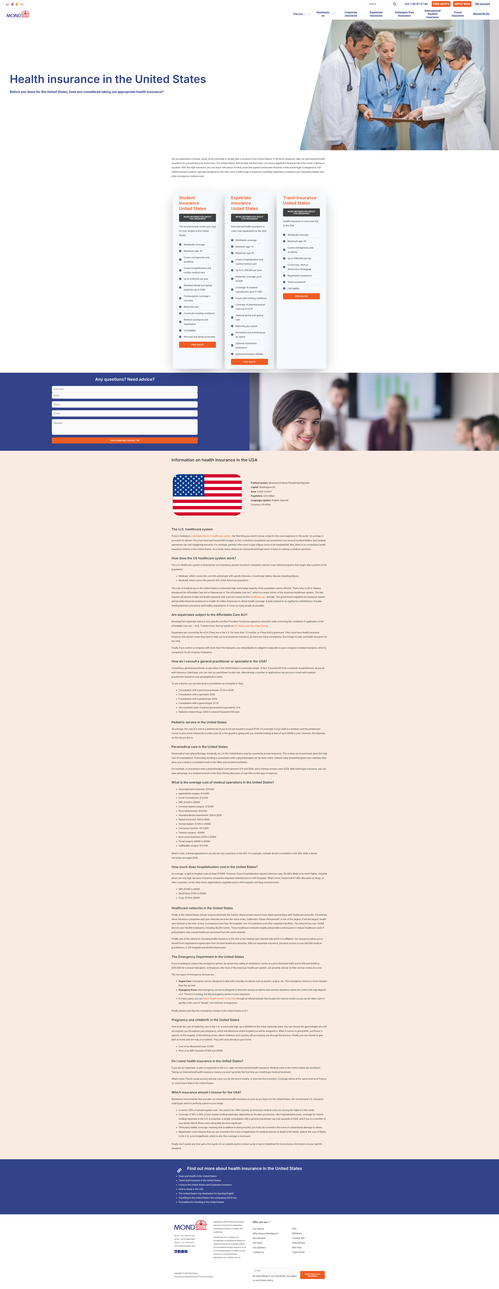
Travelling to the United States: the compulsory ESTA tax (208, 1207)
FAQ (294, 1238)
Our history (258, 1238)
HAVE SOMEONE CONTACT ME (125, 450)
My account (482, 4)
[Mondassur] (17, 13)
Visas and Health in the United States (198, 1185)
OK (307, 1285)
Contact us (258, 1261)
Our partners (259, 1257)
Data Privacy (299, 1285)
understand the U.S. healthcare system (211, 545)
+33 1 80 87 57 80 (416, 4)
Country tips (298, 1247)
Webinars (297, 1242)
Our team (257, 1252)
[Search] (395, 4)
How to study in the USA (191, 1198)
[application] (310, 14)
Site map (296, 1256)
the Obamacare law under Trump (251, 635)
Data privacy (298, 1252)
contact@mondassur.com (184, 1255)
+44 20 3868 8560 (187, 1249)
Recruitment (259, 1247)
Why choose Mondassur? (266, 1243)
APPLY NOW (462, 4)
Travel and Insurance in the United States (200, 1190)
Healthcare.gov (258, 606)
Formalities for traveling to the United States (201, 1211)
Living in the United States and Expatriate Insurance (205, 1194)
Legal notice (298, 1261)
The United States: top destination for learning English (206, 1203)
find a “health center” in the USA (219, 1008)
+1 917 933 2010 (187, 1252)
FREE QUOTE (441, 4)
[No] (495, 1285)
